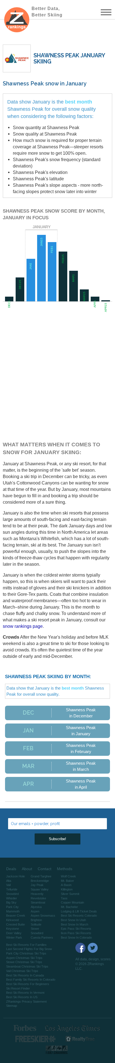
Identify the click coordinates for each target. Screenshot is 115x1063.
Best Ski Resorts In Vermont (25, 992)
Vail (8, 885)
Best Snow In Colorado (76, 937)
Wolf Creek (68, 876)
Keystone (12, 928)
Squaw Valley (40, 889)
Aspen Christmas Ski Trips (24, 957)
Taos (64, 898)
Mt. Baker (67, 880)
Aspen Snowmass (43, 915)
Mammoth (13, 911)
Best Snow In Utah (73, 920)
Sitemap (11, 1005)
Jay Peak (37, 885)
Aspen (35, 911)
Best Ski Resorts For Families (26, 944)
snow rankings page (23, 626)
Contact (44, 869)
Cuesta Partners (42, 937)
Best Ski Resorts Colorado (79, 915)
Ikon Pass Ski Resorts (76, 933)
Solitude (36, 924)
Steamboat (38, 902)
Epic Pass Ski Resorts (76, 928)
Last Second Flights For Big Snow (29, 949)
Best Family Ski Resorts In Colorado (30, 979)
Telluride (11, 889)
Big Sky (11, 902)
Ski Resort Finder (18, 988)
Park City (12, 907)
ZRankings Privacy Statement (26, 1001)
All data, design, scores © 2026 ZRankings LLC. (93, 964)
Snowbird (12, 893)
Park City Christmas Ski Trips (26, 953)
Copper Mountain (72, 902)
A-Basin (66, 885)
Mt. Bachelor (69, 907)
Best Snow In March (74, 924)
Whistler (11, 898)
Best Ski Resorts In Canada (25, 975)
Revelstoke (38, 898)
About (27, 869)
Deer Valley (13, 933)
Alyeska (36, 907)
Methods (64, 869)
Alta (8, 880)
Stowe (35, 928)
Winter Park (14, 937)
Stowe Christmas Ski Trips (24, 962)
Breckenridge (40, 880)
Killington (67, 889)
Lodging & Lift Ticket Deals (79, 911)
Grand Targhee (41, 876)
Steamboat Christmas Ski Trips (27, 966)
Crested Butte (15, 924)
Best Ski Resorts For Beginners (27, 984)
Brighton (36, 920)
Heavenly (37, 893)
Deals (11, 869)
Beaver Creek (15, 915)
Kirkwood (12, 920)
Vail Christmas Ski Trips (22, 971)
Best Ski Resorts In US (21, 997)
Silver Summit (70, 893)
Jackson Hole (15, 876)
